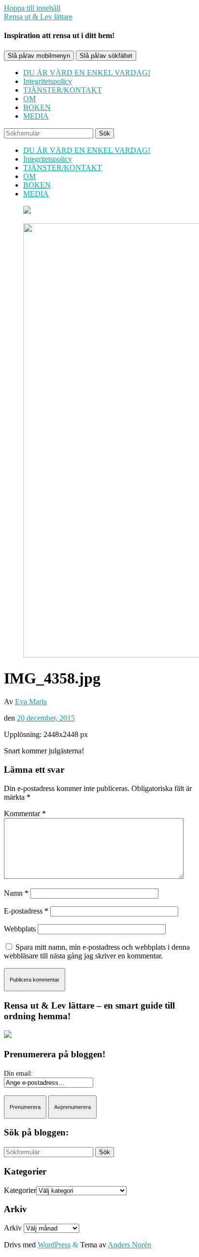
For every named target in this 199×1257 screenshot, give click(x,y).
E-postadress (26, 911)
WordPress (54, 1245)
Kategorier (20, 1190)
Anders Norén (129, 1245)
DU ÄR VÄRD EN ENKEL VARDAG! (86, 72)
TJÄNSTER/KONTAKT (62, 90)
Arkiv (13, 1228)
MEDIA (36, 116)
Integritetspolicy (47, 81)
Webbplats (20, 929)
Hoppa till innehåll (32, 8)
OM (29, 99)
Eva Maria (31, 701)
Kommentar (25, 813)
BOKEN (37, 107)
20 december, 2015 (46, 718)
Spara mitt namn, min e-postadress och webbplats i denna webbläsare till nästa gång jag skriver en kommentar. (97, 951)
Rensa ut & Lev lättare (38, 17)
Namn (16, 893)
